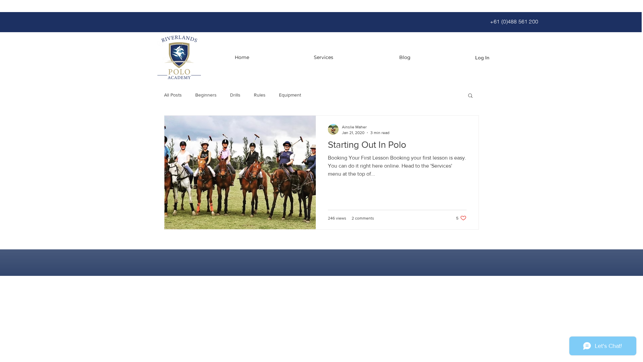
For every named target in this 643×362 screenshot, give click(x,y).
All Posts (173, 95)
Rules (260, 95)
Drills (235, 95)
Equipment (290, 95)
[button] (470, 96)
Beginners (206, 95)
